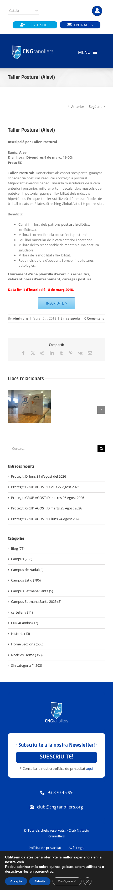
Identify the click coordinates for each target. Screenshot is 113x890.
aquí (89, 768)
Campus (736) (21, 559)
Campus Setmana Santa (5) (32, 591)
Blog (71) (17, 548)
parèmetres (44, 871)
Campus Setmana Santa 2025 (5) (36, 601)
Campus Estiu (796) (26, 580)
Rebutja (39, 881)
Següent (95, 106)
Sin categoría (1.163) (26, 665)
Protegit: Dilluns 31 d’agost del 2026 (38, 476)
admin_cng (20, 318)
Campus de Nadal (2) (27, 569)
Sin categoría (70, 318)
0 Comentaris (94, 318)
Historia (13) (20, 633)
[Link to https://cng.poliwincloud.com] (97, 11)
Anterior (77, 106)
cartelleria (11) (22, 612)
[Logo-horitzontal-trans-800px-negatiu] (33, 45)
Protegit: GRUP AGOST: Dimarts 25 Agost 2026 (46, 508)
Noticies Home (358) (27, 655)
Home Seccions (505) (27, 644)
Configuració (67, 881)
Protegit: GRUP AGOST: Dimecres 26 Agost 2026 (47, 497)
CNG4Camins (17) (24, 622)
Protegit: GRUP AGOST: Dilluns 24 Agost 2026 (45, 519)
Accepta (16, 881)
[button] (12, 410)
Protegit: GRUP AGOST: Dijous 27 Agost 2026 (45, 486)
